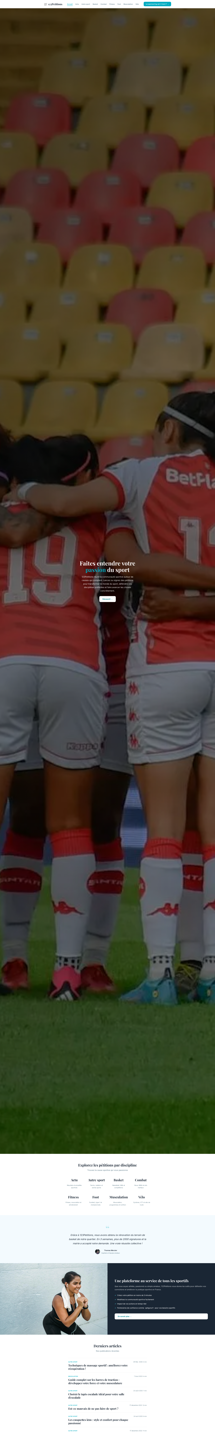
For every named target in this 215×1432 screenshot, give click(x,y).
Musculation (128, 4)
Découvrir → (107, 599)
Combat (104, 4)
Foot (119, 4)
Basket (95, 4)
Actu (77, 4)
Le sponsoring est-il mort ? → (157, 4)
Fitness (112, 4)
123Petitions (53, 4)
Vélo (137, 4)
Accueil (70, 4)
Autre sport (86, 4)
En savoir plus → (125, 1316)
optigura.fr (149, 1308)
